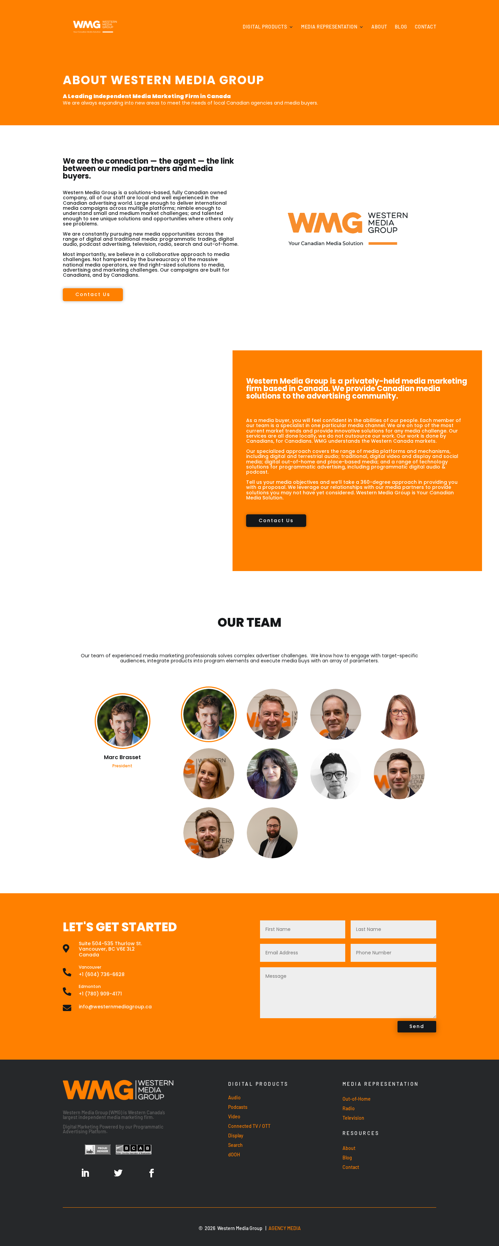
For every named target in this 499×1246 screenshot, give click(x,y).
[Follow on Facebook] (151, 1173)
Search (235, 1145)
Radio (349, 1108)
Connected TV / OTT (249, 1126)
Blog (401, 27)
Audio (234, 1097)
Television (353, 1118)
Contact (426, 27)
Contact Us (92, 294)
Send (416, 1026)
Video (234, 1116)
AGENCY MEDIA (285, 1228)
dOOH (234, 1154)
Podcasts (237, 1107)
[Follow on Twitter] (118, 1173)
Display (235, 1135)
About (379, 27)
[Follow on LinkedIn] (85, 1173)
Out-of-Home (357, 1099)
